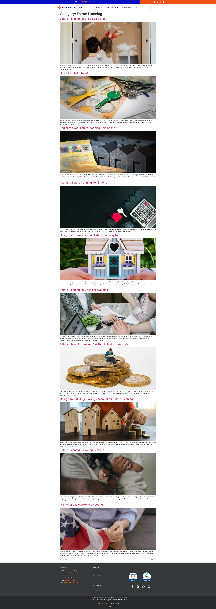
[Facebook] (154, 1)
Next (153, 559)
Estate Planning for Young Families (82, 450)
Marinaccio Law (106, 603)
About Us (99, 7)
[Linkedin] (163, 1)
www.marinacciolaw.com (71, 582)
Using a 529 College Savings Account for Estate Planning (96, 399)
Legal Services (111, 7)
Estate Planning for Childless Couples (84, 289)
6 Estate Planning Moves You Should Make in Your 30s (94, 344)
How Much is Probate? (74, 73)
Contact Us (138, 7)
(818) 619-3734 (85, 1)
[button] (150, 7)
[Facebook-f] (132, 586)
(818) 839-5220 (69, 575)
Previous (63, 559)
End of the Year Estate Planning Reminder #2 (88, 128)
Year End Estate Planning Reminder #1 (84, 182)
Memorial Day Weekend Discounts (82, 504)
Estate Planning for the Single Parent (83, 18)
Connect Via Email (94, 1)
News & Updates (126, 7)
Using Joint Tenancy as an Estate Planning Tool (90, 235)
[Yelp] (157, 1)
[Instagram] (160, 1)
